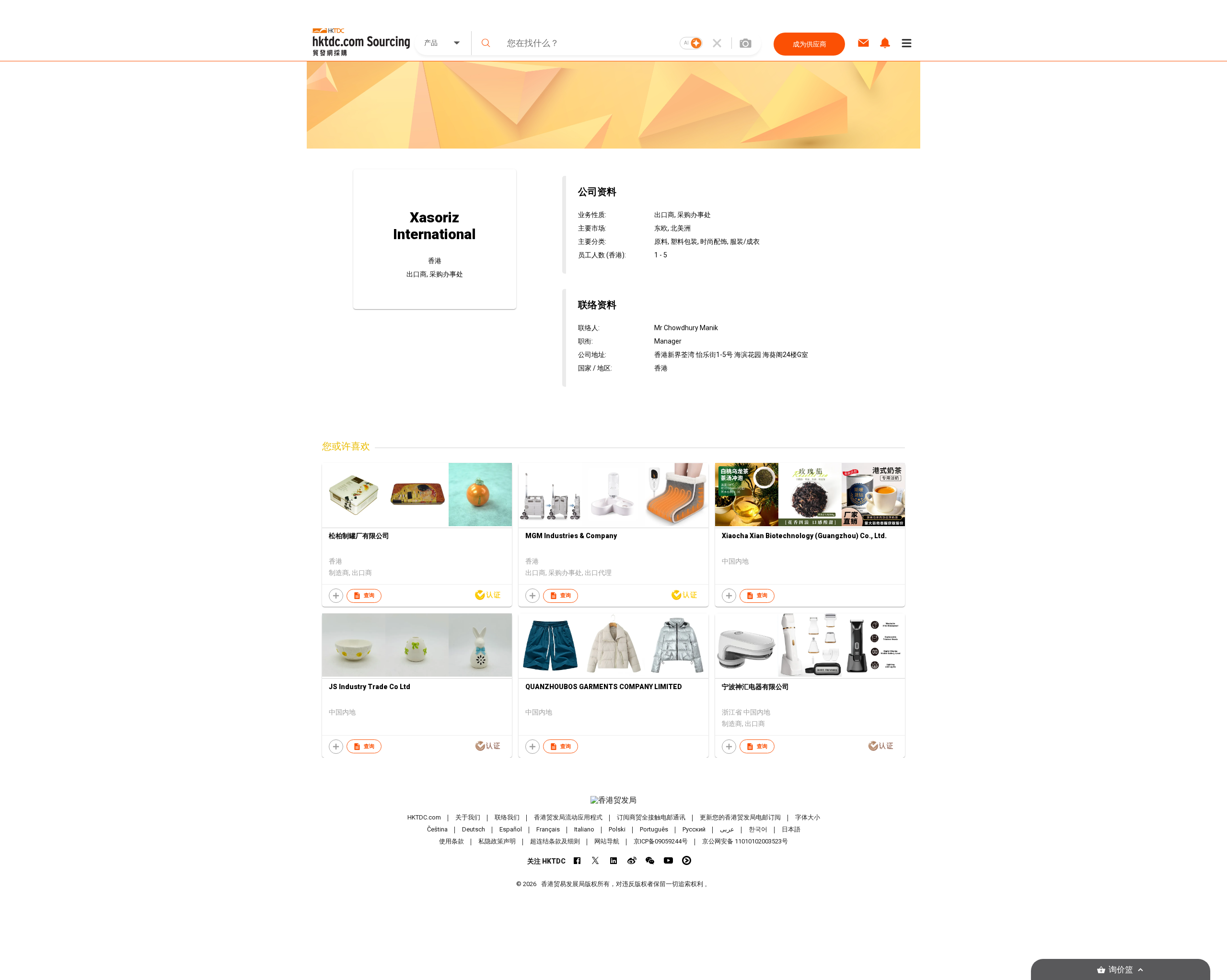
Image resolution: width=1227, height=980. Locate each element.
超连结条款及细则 (555, 841)
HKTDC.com (424, 817)
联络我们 (507, 817)
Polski (617, 829)
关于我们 (467, 817)
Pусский (694, 829)
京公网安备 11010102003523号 (745, 841)
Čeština (437, 829)
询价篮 (1121, 969)
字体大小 (807, 817)
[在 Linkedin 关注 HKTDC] (613, 860)
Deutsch (473, 829)
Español (510, 829)
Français (548, 829)
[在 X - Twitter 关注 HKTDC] (595, 860)
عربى (727, 829)
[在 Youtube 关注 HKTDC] (668, 860)
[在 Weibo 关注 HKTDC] (632, 860)
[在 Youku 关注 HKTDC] (686, 860)
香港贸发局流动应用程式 (568, 817)
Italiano (584, 829)
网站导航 (606, 841)
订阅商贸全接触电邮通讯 (651, 817)
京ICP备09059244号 (661, 841)
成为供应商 (809, 44)
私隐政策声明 (497, 841)
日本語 (791, 829)
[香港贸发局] (613, 800)
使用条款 (451, 841)
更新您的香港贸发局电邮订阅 (740, 817)
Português (654, 829)
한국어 (758, 829)
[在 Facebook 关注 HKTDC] (577, 860)
